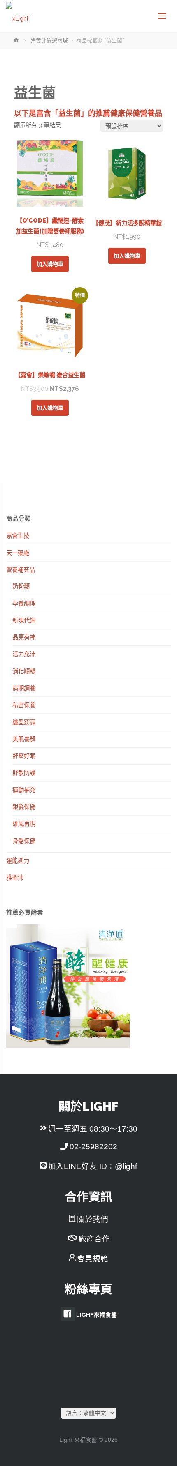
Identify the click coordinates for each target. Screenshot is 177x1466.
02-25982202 (93, 1146)
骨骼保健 (23, 841)
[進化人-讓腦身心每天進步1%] (18, 16)
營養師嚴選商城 (49, 40)
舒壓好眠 (23, 756)
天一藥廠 (17, 553)
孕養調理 (23, 603)
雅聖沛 (14, 877)
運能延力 (17, 860)
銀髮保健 (23, 807)
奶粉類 (21, 586)
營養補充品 (20, 570)
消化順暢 (23, 671)
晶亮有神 (23, 637)
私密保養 (23, 705)
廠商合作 (94, 1239)
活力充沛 (23, 654)
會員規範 (92, 1258)
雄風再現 (23, 824)
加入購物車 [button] (50, 264)
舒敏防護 (23, 773)
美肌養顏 (23, 739)
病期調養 (23, 688)
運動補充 (23, 790)
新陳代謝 (23, 620)
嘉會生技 (17, 535)
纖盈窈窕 (23, 722)
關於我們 (92, 1219)
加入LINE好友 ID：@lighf (92, 1166)
